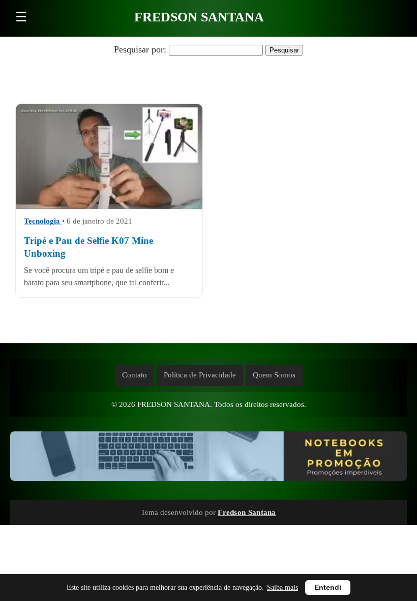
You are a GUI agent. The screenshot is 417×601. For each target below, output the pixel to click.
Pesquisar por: (140, 49)
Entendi (327, 587)
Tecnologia (43, 221)
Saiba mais (282, 587)
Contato (134, 375)
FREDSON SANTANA (199, 17)
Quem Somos (274, 375)
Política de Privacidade (200, 375)
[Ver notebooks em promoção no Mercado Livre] (208, 458)
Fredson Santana (247, 512)
